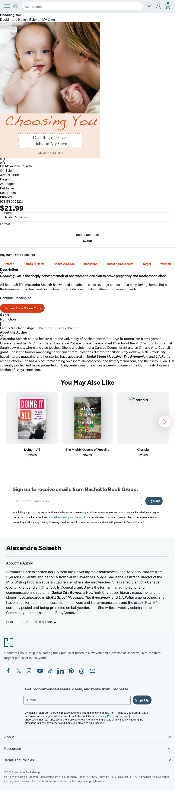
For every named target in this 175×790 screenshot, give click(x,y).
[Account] (158, 6)
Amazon (9, 263)
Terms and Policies (19, 759)
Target (147, 263)
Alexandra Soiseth (18, 165)
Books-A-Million (64, 263)
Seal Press (8, 192)
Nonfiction (8, 319)
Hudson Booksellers (120, 263)
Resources (12, 748)
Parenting (46, 327)
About (9, 736)
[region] (87, 425)
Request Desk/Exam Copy (22, 308)
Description (9, 269)
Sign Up (153, 501)
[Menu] (7, 6)
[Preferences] (149, 6)
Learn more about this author (29, 621)
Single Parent (68, 327)
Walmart (165, 263)
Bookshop (91, 263)
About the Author (13, 332)
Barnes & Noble (34, 263)
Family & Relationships (17, 327)
